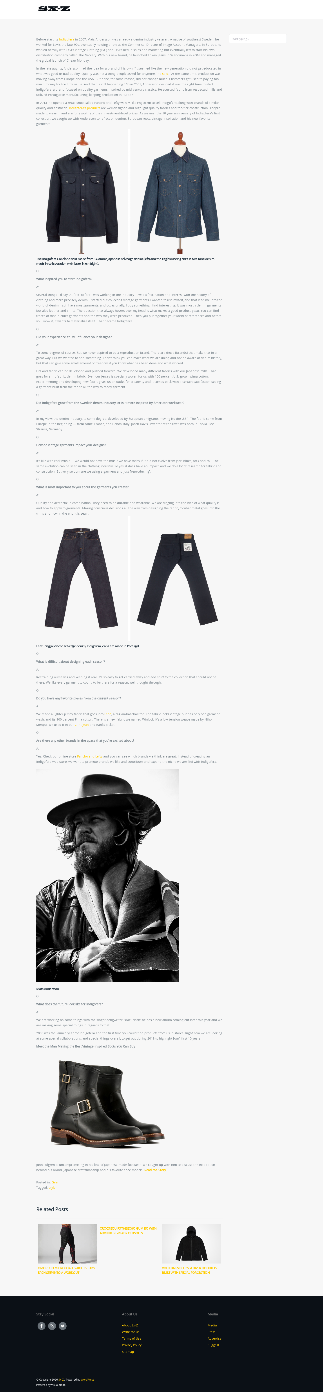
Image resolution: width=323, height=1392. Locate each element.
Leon (107, 714)
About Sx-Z (130, 1325)
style (52, 1187)
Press (212, 1332)
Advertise (214, 1338)
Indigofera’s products (84, 108)
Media (212, 1325)
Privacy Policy (132, 1345)
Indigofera (66, 39)
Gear (55, 1182)
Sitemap (128, 1352)
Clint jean (82, 725)
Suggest (213, 1345)
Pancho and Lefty (89, 756)
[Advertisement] (246, 118)
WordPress (87, 1379)
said (165, 74)
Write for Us (131, 1332)
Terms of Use (131, 1338)
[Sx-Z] (54, 9)
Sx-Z (61, 1379)
